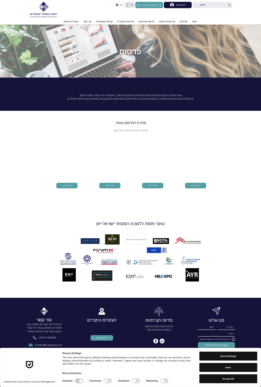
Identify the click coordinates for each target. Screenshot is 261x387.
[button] (146, 21)
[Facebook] (155, 341)
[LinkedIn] (162, 341)
